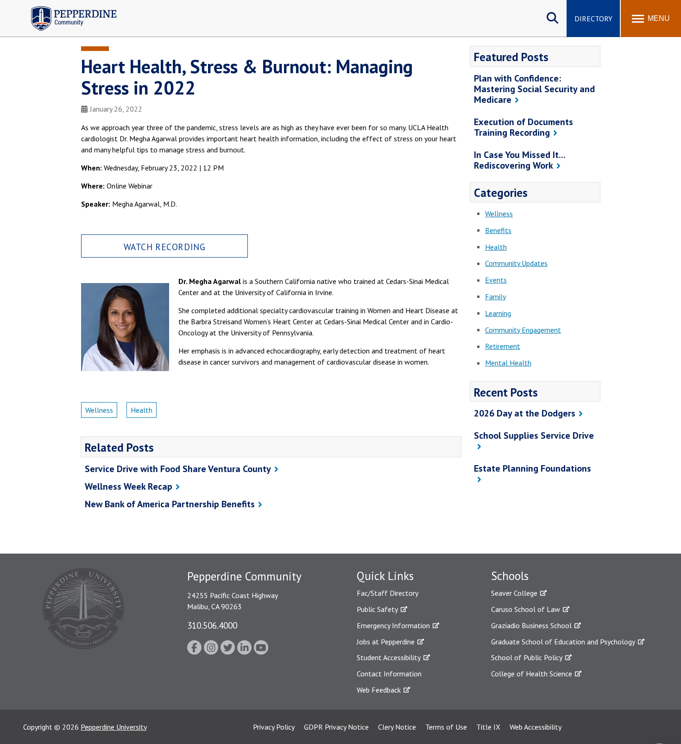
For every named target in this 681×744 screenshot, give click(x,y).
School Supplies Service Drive (534, 435)
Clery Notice (397, 726)
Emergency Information (393, 625)
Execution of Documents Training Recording (523, 127)
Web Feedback (379, 689)
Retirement (502, 346)
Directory (593, 18)
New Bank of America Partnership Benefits (170, 504)
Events (496, 279)
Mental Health (508, 362)
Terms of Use (446, 726)
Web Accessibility (535, 726)
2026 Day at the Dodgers (524, 413)
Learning (498, 313)
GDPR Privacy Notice (336, 726)
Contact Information (389, 673)
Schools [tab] (510, 575)
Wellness (99, 410)
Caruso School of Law (525, 609)
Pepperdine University (114, 726)
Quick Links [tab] (385, 575)
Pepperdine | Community (66, 8)
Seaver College (514, 593)
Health (141, 410)
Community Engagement (523, 329)
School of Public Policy (526, 657)
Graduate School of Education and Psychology (563, 641)
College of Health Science (531, 673)
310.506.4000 (212, 625)
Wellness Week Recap (128, 486)
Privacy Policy (274, 726)
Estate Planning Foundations (532, 468)
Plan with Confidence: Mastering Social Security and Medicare (534, 89)
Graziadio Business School (531, 625)
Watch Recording (165, 246)
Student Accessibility (389, 657)
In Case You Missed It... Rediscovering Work (519, 160)
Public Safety (377, 609)
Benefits (498, 230)
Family (495, 296)
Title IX (488, 726)
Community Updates (516, 263)
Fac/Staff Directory (387, 593)
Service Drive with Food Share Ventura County (178, 469)
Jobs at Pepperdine (386, 641)
